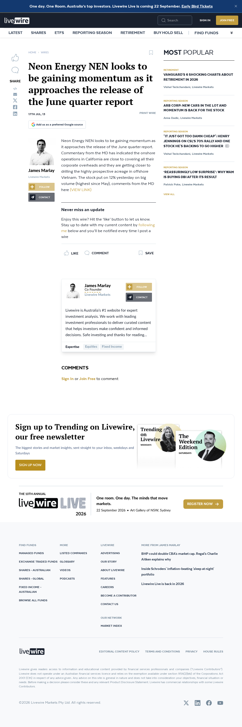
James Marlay (41, 171)
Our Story (109, 561)
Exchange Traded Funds (38, 561)
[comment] (15, 70)
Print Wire (147, 113)
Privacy (192, 651)
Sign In (205, 20)
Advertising (110, 553)
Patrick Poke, (172, 184)
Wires (45, 52)
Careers (107, 587)
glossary (67, 561)
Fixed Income (112, 346)
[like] (15, 57)
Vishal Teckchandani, (177, 87)
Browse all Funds (33, 600)
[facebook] (15, 107)
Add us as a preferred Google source (59, 124)
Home (32, 52)
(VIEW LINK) (80, 190)
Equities (91, 346)
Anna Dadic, (171, 118)
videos (65, 570)
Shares (38, 32)
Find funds (206, 32)
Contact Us (109, 604)
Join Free (227, 20)
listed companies (73, 553)
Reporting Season (92, 32)
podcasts (67, 578)
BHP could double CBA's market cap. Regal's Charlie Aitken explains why (179, 556)
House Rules (213, 651)
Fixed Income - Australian (30, 589)
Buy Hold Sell (168, 32)
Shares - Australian (34, 570)
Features (108, 578)
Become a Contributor (118, 595)
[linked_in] (15, 113)
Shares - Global (31, 578)
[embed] (15, 89)
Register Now (200, 504)
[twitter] (15, 100)
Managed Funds (31, 553)
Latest (15, 32)
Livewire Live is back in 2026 (162, 584)
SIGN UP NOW (30, 465)
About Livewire (113, 570)
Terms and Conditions (162, 651)
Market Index (111, 625)
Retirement (133, 32)
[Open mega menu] (231, 33)
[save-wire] (151, 54)
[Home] (17, 21)
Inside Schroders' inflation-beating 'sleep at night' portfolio (177, 571)
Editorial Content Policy (119, 651)
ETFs (59, 32)
